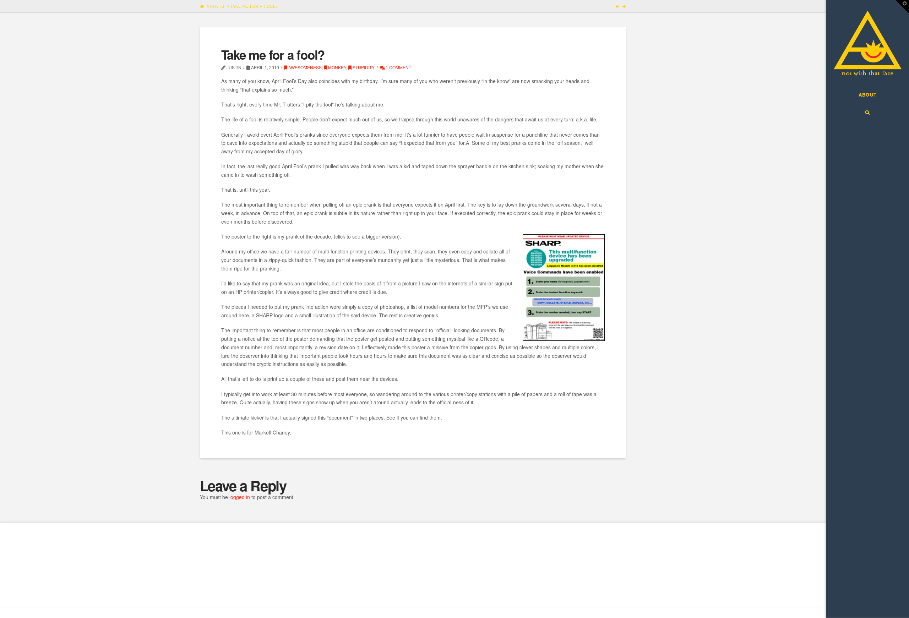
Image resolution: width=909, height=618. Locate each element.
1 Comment (398, 67)
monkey (336, 67)
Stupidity (363, 67)
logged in (239, 497)
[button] (902, 6)
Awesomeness (304, 67)
